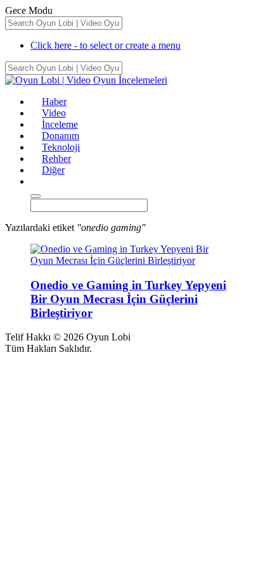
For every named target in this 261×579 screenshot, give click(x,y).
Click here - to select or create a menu (105, 45)
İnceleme (60, 124)
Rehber (56, 158)
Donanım (60, 135)
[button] (36, 181)
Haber (54, 101)
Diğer (53, 170)
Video (54, 113)
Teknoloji (61, 147)
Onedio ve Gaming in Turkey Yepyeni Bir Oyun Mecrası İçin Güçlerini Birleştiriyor (128, 299)
